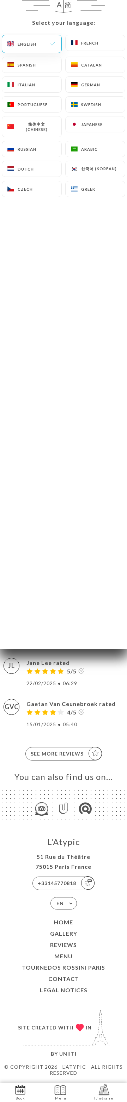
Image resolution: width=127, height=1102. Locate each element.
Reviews (63, 944)
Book (20, 1098)
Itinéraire (103, 1098)
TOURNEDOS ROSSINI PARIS (63, 967)
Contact (63, 978)
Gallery (63, 933)
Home (63, 922)
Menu (63, 956)
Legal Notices (63, 990)
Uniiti (68, 1054)
